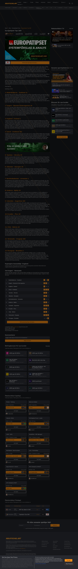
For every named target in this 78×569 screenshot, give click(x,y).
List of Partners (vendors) (40, 563)
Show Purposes (69, 563)
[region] (39, 562)
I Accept (68, 560)
